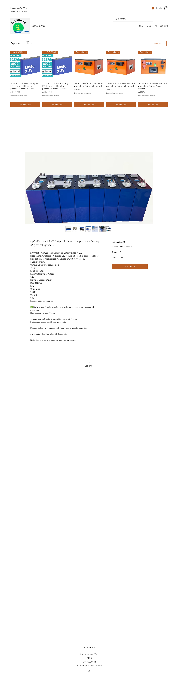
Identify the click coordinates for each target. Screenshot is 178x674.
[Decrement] (114, 257)
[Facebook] (89, 671)
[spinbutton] (118, 257)
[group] (89, 79)
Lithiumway (38, 25)
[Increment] (122, 257)
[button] (165, 8)
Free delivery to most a (18, 96)
